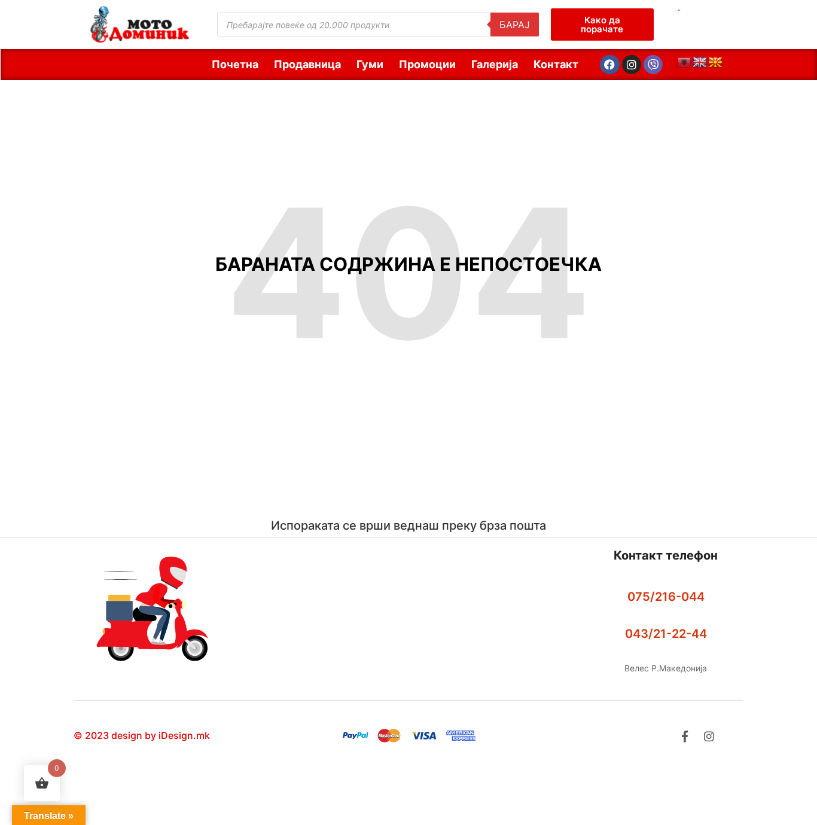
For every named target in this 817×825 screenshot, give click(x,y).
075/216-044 (666, 596)
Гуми (369, 64)
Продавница (307, 64)
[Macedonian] (715, 63)
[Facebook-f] (684, 736)
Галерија (494, 64)
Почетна (235, 64)
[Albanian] (684, 63)
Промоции (427, 64)
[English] (700, 63)
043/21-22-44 (666, 634)
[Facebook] (609, 64)
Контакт (556, 64)
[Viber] (653, 64)
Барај (514, 24)
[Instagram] (631, 64)
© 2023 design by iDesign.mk (142, 735)
